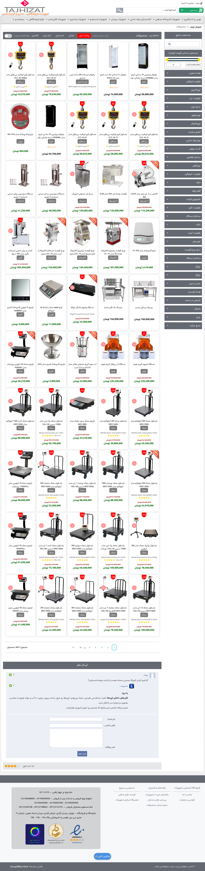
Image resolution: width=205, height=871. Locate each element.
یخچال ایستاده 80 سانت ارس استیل (82, 76)
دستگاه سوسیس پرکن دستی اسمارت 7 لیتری (20, 195)
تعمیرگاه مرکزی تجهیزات (127, 800)
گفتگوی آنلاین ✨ (102, 856)
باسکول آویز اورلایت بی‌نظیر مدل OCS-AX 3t (82, 136)
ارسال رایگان (144, 87)
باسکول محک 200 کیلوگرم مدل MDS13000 (113, 422)
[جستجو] (169, 44)
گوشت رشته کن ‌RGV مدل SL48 (113, 193)
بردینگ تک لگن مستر (113, 307)
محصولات (181, 26)
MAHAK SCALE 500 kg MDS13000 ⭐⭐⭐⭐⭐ (144, 434)
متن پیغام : (110, 747)
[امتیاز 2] (7, 765)
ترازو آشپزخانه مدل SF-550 (144, 250)
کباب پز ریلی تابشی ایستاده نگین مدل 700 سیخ (20, 252)
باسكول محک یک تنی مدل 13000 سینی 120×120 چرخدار (113, 547)
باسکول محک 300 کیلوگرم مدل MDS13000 (144, 485)
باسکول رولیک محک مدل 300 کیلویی (144, 547)
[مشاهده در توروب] (35, 844)
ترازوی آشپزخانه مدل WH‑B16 (20, 134)
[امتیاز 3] (8, 765)
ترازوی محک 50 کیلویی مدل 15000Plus (20, 547)
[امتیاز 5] (11, 765)
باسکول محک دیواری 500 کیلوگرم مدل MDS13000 (82, 547)
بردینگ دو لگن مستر (144, 307)
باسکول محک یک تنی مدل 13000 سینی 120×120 (51, 422)
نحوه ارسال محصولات (156, 805)
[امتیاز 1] (5, 765)
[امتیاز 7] (14, 765)
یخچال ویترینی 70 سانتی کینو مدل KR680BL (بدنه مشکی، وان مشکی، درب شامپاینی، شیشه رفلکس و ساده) (51, 136)
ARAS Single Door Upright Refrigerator (82, 86)
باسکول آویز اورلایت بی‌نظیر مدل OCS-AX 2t (144, 136)
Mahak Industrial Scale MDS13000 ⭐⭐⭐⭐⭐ (144, 621)
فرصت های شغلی (127, 794)
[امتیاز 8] (16, 765)
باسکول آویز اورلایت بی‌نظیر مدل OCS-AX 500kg (20, 76)
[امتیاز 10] (19, 765)
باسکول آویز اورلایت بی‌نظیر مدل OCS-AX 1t (113, 136)
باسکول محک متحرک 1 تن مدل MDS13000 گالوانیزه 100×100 (113, 609)
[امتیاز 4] (10, 765)
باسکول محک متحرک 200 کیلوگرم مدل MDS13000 (51, 609)
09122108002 (41, 807)
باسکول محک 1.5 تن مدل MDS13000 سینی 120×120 (144, 609)
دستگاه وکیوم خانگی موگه (82, 307)
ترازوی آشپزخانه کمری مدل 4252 (51, 364)
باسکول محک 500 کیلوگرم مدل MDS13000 (144, 422)
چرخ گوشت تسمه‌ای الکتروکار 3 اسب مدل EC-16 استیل (51, 252)
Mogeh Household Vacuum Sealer (82, 314)
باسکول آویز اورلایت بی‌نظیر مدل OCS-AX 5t (51, 76)
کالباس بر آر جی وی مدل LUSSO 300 (144, 195)
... (85, 647)
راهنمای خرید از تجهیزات (157, 794)
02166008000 (28, 798)
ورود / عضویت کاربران (190, 3)
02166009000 (43, 798)
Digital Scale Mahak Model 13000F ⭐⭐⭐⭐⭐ (113, 621)
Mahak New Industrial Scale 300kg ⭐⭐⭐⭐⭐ (144, 558)
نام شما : (111, 719)
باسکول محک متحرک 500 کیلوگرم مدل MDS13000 (51, 485)
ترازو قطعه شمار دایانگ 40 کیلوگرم (51, 309)
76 (80, 647)
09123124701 (56, 807)
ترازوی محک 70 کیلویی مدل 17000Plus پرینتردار (20, 485)
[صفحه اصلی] (25, 8)
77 (73, 647)
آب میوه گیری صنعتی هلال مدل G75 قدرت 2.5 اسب (82, 366)
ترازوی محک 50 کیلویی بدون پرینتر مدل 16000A (20, 609)
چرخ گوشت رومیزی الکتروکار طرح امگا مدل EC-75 (113, 252)
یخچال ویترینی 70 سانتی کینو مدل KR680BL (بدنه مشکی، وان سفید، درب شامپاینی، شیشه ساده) (144, 76)
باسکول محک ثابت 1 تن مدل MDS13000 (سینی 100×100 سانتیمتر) (51, 547)
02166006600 (71, 802)
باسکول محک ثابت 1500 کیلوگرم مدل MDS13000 (20, 422)
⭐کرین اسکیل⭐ (51, 86)
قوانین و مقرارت (187, 800)
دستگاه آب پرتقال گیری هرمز (113, 364)
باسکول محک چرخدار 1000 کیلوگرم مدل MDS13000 (113, 485)
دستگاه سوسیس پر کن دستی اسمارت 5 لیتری (51, 195)
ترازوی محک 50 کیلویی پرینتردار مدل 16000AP (20, 366)
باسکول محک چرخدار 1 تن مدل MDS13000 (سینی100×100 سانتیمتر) (82, 485)
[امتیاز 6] (13, 765)
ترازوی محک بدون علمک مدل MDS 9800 (82, 422)
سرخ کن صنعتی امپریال (82, 193)
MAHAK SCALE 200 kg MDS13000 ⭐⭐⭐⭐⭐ (113, 434)
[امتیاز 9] (17, 765)
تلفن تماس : (109, 725)
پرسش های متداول (157, 800)
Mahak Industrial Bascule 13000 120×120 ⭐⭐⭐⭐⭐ (51, 434)
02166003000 (41, 802)
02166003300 (56, 802)
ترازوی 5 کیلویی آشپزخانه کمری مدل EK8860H (20, 309)
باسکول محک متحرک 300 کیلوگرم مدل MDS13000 (82, 609)
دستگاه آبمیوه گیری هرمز (144, 364)
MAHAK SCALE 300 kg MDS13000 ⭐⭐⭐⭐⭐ (144, 496)
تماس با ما (187, 794)
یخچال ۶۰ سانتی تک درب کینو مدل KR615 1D (113, 76)
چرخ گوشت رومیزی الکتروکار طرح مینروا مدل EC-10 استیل (82, 252)
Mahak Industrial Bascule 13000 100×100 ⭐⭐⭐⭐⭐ (51, 558)
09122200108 (25, 807)
